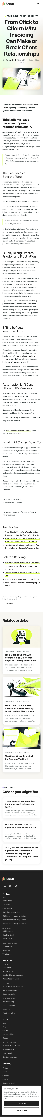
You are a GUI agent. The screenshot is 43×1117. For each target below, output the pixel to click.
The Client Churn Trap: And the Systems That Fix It (19, 757)
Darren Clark (11, 60)
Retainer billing (8, 1001)
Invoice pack (7, 1053)
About (5, 1072)
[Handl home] (8, 4)
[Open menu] (38, 4)
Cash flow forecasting (11, 912)
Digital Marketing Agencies (13, 986)
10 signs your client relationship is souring (22, 562)
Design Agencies (9, 994)
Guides (5, 1030)
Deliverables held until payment (15, 920)
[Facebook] (10, 886)
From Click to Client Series (16, 651)
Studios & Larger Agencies (13, 975)
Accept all (21, 1104)
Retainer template (10, 1057)
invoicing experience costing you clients (22, 579)
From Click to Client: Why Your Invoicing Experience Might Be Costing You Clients (20, 658)
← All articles (8, 604)
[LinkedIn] (5, 886)
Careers (6, 1075)
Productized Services (11, 979)
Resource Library (9, 1034)
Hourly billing (7, 1009)
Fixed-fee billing (9, 1013)
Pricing (5, 1068)
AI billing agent (8, 931)
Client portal (7, 908)
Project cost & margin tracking (14, 923)
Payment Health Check (11, 1045)
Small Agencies (8, 971)
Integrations (7, 946)
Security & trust (9, 950)
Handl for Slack (8, 935)
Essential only (21, 1110)
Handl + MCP (7, 939)
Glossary (6, 1038)
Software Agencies (10, 990)
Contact (6, 1079)
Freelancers (7, 967)
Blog (4, 1026)
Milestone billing (9, 1005)
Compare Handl (9, 1083)
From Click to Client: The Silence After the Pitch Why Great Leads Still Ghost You (19, 708)
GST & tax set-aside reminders (14, 916)
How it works (7, 901)
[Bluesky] (15, 886)
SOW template (8, 1049)
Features (6, 904)
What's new (7, 954)
